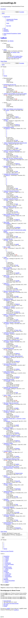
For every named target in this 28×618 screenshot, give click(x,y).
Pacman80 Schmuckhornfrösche (10, 387)
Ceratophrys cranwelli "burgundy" (11, 191)
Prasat (6, 232)
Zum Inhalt (3, 8)
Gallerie (4, 38)
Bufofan (11, 40)
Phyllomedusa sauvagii (8, 127)
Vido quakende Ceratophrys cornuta (11, 435)
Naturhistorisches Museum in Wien (11, 458)
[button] (5, 75)
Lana (6, 292)
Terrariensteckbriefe (7, 491)
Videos (5, 49)
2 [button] (3, 70)
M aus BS (7, 477)
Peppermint (6, 119)
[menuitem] (12, 19)
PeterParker (18, 488)
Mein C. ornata (6, 246)
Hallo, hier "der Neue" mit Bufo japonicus (13, 158)
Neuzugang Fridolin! (8, 443)
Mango (17, 116)
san (8, 40)
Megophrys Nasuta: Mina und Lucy (11, 291)
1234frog (7, 365)
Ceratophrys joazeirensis (9, 514)
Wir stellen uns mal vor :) (9, 410)
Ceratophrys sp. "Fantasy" (9, 306)
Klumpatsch (8, 524)
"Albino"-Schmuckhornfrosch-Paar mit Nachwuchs (15, 142)
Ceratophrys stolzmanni (8, 332)
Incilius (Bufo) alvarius (8, 371)
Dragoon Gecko (9, 468)
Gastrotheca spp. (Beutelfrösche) (10, 174)
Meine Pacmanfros (7, 267)
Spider (16, 148)
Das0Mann (7, 223)
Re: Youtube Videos (17, 56)
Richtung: (13, 534)
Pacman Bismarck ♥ (8, 522)
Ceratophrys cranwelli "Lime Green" (11, 322)
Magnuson (7, 421)
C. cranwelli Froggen (8, 427)
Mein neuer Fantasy (7, 483)
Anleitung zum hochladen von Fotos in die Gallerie (15, 93)
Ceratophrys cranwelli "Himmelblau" (11, 150)
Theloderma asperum (8, 298)
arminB (17, 244)
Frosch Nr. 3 (6, 283)
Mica (6, 120)
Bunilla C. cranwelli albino (9, 314)
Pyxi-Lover (10, 57)
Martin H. (17, 124)
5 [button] (3, 74)
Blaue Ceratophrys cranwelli (9, 206)
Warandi (7, 492)
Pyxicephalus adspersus (8, 507)
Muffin (7, 404)
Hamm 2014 (6, 275)
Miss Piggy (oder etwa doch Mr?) (11, 403)
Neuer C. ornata (7, 395)
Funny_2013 (18, 330)
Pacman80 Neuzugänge (8, 379)
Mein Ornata (6, 222)
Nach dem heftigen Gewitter (9, 364)
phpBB (8, 608)
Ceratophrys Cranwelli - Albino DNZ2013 (13, 356)
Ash (6, 85)
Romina (7, 429)
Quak (18, 52)
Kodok (17, 296)
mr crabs (7, 508)
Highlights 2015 (7, 166)
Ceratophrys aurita (7, 451)
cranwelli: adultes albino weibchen (11, 466)
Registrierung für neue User (9, 84)
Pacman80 (7, 380)
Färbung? (5, 475)
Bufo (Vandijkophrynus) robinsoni (11, 214)
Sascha (7, 159)
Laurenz (7, 110)
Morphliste (5, 499)
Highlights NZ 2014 (8, 239)
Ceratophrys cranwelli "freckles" (10, 198)
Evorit (6, 258)
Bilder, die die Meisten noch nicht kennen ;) (13, 109)
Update (5, 257)
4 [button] (3, 73)
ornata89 (7, 269)
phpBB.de (16, 609)
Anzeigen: (4, 533)
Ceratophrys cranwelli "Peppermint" (11, 340)
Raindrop (7, 284)
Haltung (5, 87)
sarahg (6, 315)
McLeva (7, 412)
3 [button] (3, 71)
